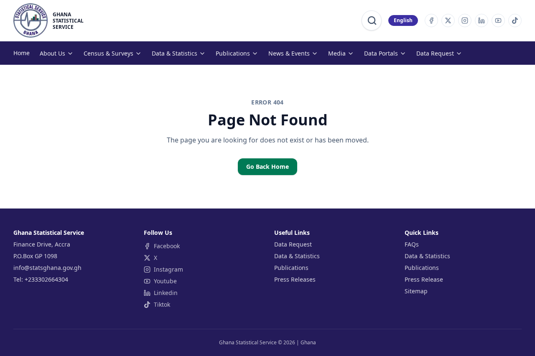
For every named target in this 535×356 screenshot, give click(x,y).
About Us (52, 53)
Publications (233, 53)
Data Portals (381, 53)
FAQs (412, 244)
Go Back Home (267, 166)
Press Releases (295, 279)
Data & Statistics (174, 53)
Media (337, 53)
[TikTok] (515, 20)
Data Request (435, 53)
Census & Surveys (108, 53)
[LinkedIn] (481, 20)
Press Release (424, 279)
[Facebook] (431, 20)
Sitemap (416, 291)
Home (21, 53)
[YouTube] (498, 20)
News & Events (289, 53)
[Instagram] (464, 20)
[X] (448, 20)
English (403, 20)
